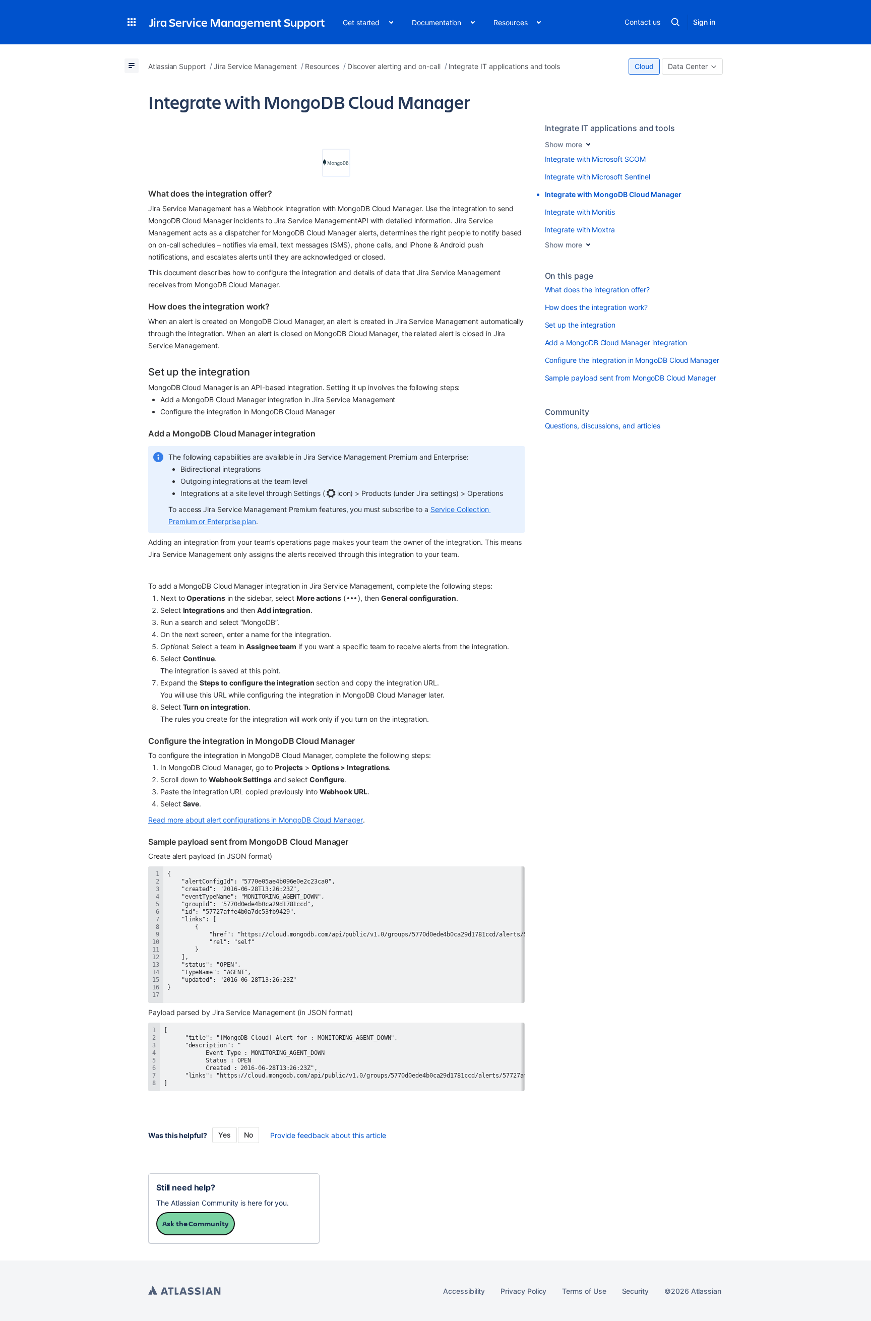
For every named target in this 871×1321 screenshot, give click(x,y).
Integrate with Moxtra (580, 229)
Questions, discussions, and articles (602, 425)
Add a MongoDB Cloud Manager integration (616, 342)
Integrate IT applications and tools (610, 128)
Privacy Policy (523, 1291)
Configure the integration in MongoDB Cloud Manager (632, 360)
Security (635, 1291)
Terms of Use (584, 1291)
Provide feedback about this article (328, 1135)
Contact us (642, 22)
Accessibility (464, 1291)
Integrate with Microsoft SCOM (595, 159)
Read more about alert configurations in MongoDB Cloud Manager (255, 819)
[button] (131, 22)
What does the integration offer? (597, 289)
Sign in (704, 22)
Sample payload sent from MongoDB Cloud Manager (631, 377)
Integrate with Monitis (580, 212)
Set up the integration (580, 325)
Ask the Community (195, 1223)
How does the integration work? (596, 307)
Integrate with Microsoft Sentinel (598, 176)
